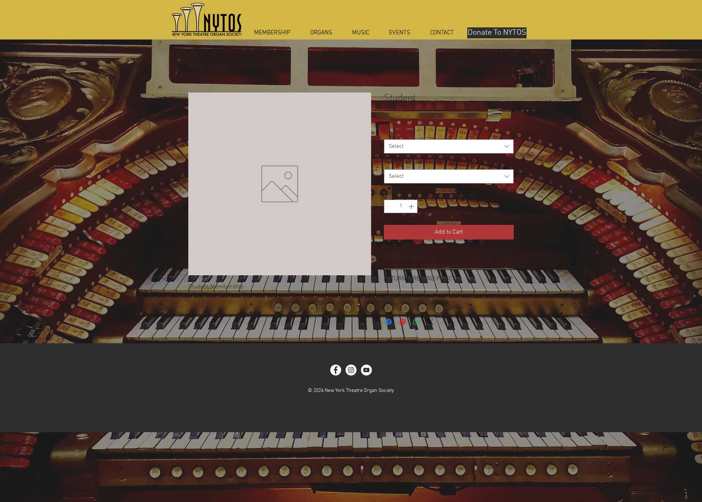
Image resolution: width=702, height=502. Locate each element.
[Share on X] (430, 321)
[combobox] (449, 146)
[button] (321, 33)
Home (195, 65)
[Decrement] (389, 206)
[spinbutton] (400, 206)
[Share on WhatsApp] (416, 321)
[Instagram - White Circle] (351, 370)
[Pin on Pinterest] (402, 321)
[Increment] (411, 206)
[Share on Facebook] (388, 321)
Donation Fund (401, 132)
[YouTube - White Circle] (366, 370)
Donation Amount (404, 163)
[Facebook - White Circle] (335, 370)
